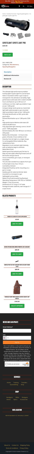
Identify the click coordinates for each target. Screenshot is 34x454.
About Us (7, 445)
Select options (17, 306)
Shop (22, 384)
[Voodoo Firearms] (5, 6)
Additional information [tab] (11, 75)
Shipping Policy (25, 445)
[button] (28, 20)
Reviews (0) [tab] (7, 79)
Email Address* (8, 327)
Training (16, 382)
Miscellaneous (14, 64)
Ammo (9, 399)
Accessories (24, 399)
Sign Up (17, 1)
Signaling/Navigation (23, 14)
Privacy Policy (24, 448)
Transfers (24, 382)
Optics (15, 399)
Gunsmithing (14, 384)
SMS (4, 335)
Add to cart (7, 54)
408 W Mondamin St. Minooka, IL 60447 (17, 415)
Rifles (17, 397)
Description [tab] (7, 72)
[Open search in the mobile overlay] (24, 6)
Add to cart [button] (17, 224)
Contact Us (15, 445)
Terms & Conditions (12, 448)
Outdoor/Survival (11, 14)
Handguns (9, 397)
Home (4, 14)
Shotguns (25, 397)
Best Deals (19, 2)
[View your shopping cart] (19, 6)
